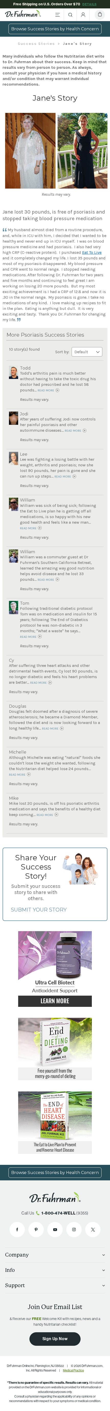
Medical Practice (73, 1370)
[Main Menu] (57, 15)
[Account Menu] (83, 15)
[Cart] (100, 15)
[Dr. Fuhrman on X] (93, 1229)
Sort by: (62, 351)
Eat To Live (92, 252)
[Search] (70, 15)
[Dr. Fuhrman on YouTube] (55, 1229)
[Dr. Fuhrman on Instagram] (74, 1229)
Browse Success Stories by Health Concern (55, 29)
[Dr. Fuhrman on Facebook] (17, 1229)
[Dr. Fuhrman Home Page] (23, 14)
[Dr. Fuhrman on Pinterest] (36, 1229)
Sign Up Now (55, 1338)
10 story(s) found (24, 349)
